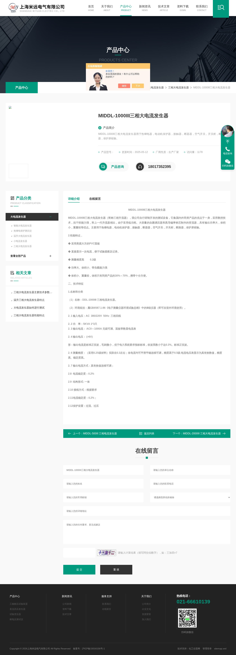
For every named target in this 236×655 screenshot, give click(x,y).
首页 (91, 8)
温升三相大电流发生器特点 (29, 300)
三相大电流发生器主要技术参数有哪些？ (34, 292)
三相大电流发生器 (178, 87)
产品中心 (126, 8)
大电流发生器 (156, 87)
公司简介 (146, 604)
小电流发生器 (20, 241)
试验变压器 (15, 614)
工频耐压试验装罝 (19, 604)
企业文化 (146, 609)
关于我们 (107, 8)
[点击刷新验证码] (106, 553)
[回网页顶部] (227, 142)
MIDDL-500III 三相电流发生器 (100, 433)
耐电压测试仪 (16, 619)
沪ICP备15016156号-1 (93, 648)
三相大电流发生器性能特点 (29, 315)
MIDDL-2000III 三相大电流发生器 (202, 433)
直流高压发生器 (17, 609)
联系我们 (202, 8)
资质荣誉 (146, 614)
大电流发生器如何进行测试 (29, 307)
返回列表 (149, 433)
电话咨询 (227, 153)
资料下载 (183, 8)
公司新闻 (66, 604)
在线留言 (95, 198)
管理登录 (207, 648)
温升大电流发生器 (23, 236)
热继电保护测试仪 (23, 230)
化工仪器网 (194, 648)
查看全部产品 (18, 256)
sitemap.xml (220, 648)
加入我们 (146, 619)
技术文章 (164, 8)
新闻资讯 (145, 8)
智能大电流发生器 (23, 225)
